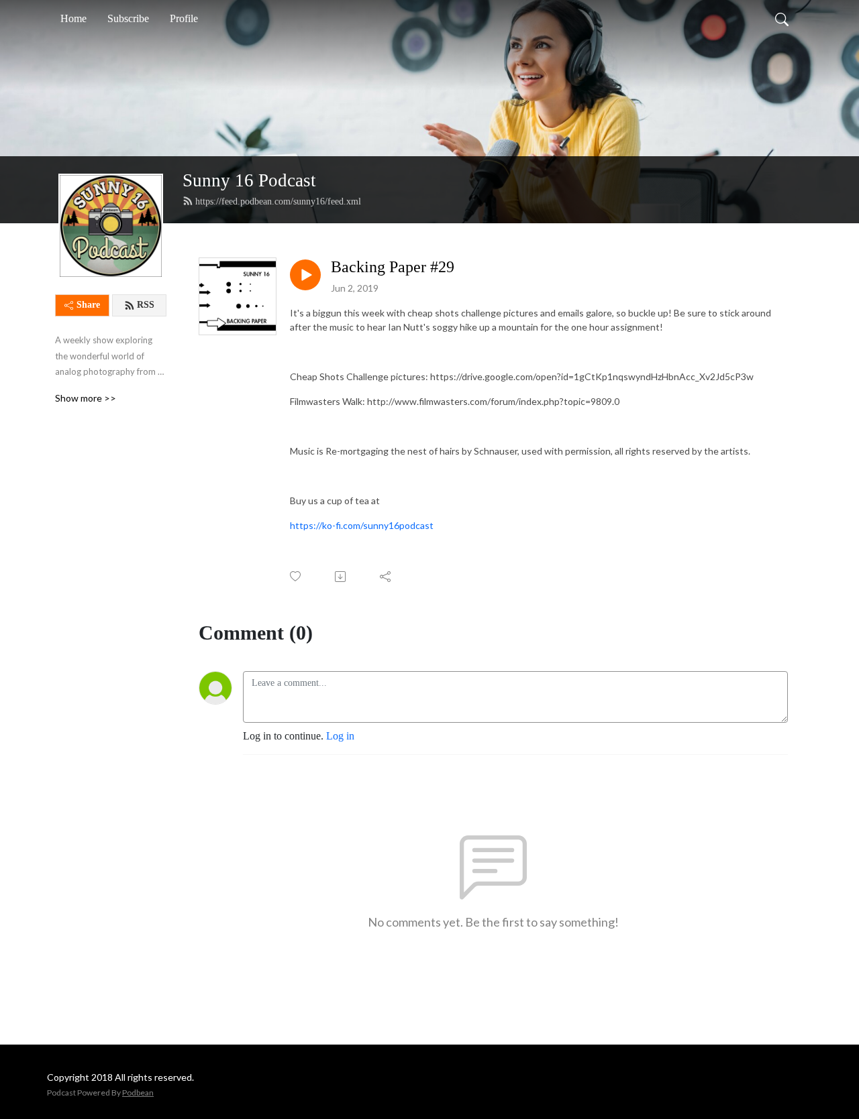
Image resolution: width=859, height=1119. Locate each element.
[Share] (386, 576)
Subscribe (128, 18)
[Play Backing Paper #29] (305, 274)
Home (73, 18)
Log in (340, 736)
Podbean (138, 1092)
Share (88, 305)
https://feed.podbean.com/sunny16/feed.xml (278, 201)
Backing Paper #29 (392, 267)
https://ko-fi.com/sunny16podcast (362, 525)
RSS (145, 305)
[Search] (782, 18)
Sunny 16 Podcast (249, 180)
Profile (184, 18)
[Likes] (296, 576)
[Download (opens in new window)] (341, 576)
